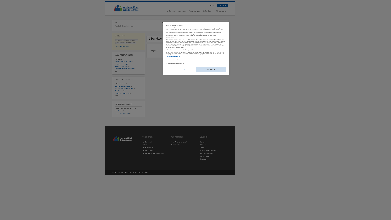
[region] (196, 48)
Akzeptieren (211, 69)
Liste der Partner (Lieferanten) (173, 56)
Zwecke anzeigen (181, 69)
